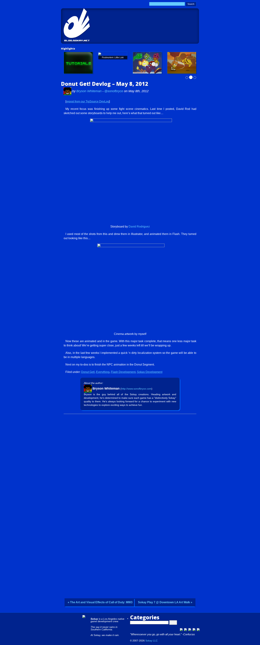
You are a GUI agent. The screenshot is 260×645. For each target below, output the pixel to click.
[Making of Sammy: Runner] (181, 63)
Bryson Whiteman (89, 91)
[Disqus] (130, 460)
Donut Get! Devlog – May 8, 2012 (104, 83)
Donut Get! (88, 371)
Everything (102, 371)
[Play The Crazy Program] (147, 63)
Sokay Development (149, 371)
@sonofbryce (113, 91)
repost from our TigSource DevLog (87, 101)
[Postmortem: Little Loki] (112, 54)
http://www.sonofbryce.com (136, 388)
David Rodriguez (139, 226)
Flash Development (123, 371)
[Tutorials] (78, 63)
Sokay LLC (151, 640)
